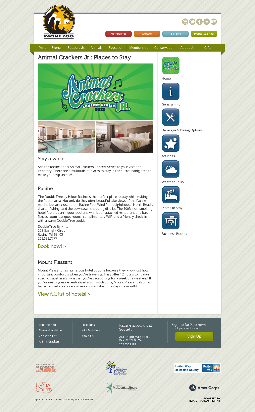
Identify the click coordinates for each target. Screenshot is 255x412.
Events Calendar (204, 33)
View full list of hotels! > (64, 294)
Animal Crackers (49, 341)
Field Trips (88, 325)
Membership (119, 33)
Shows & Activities (51, 330)
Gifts (207, 47)
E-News (176, 33)
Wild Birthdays (91, 330)
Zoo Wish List (48, 336)
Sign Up (194, 336)
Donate (147, 33)
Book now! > (52, 246)
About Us (88, 336)
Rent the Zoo (47, 325)
